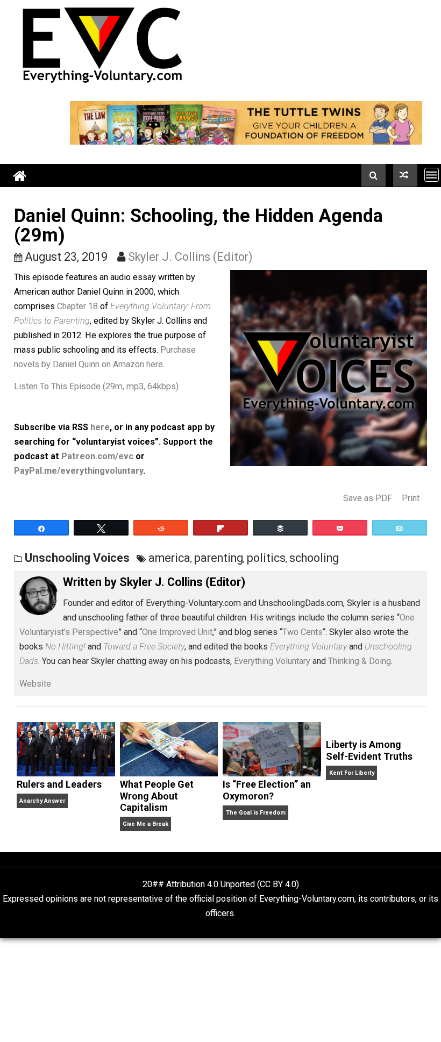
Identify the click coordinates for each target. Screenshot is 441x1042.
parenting (218, 558)
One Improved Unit (177, 632)
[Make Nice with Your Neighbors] (405, 175)
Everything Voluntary (272, 661)
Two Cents (302, 632)
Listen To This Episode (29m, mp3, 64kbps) (96, 386)
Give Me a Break (145, 823)
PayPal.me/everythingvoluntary (78, 471)
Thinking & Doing (359, 661)
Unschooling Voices (77, 558)
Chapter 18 (77, 306)
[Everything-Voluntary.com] (20, 175)
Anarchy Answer (42, 800)
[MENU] (431, 174)
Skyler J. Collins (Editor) (190, 256)
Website (35, 684)
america (169, 558)
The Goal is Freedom (256, 812)
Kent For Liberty (351, 772)
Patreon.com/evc (97, 456)
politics (266, 558)
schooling (314, 558)
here (100, 427)
